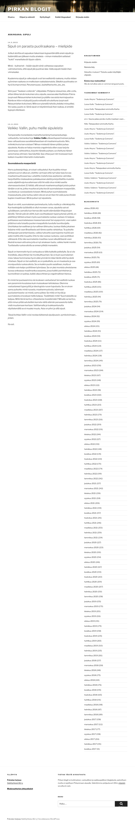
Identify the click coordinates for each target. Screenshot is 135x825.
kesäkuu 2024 (90, 336)
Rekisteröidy (89, 67)
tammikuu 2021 (91, 537)
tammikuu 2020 (91, 596)
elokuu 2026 (89, 208)
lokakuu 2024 (90, 316)
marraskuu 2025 (91, 252)
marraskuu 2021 (91, 488)
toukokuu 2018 (90, 695)
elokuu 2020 (89, 562)
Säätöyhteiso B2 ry (29, 819)
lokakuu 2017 (90, 729)
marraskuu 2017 (91, 724)
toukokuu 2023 (90, 400)
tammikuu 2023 (91, 419)
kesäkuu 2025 (90, 277)
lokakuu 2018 (90, 670)
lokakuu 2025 (90, 257)
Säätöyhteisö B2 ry (15, 783)
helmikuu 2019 (90, 650)
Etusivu (11, 17)
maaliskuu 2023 (91, 410)
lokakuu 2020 (90, 552)
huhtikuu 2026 (90, 228)
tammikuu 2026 (91, 242)
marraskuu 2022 (91, 429)
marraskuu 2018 (91, 665)
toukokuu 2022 (90, 459)
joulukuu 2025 (90, 247)
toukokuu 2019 (90, 636)
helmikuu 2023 (90, 414)
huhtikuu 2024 (90, 346)
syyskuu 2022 (90, 439)
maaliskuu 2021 (91, 528)
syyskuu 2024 (90, 321)
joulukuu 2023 (90, 365)
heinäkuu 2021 (90, 508)
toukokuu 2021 (90, 518)
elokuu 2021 (89, 503)
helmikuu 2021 (90, 532)
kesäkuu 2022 (90, 454)
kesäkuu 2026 (90, 218)
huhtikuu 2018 (90, 700)
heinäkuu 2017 (90, 744)
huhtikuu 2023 (90, 405)
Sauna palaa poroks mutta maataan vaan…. (107, 119)
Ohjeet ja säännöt (27, 17)
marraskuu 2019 (91, 606)
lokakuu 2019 (90, 611)
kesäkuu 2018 (90, 690)
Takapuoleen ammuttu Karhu (107, 109)
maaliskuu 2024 (91, 351)
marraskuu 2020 (91, 547)
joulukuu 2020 (90, 542)
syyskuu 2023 (90, 380)
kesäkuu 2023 (90, 395)
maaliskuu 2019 (91, 645)
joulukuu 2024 (90, 306)
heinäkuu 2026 (90, 213)
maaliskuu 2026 (91, 233)
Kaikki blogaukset (63, 17)
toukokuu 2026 (90, 223)
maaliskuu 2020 (91, 587)
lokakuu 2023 (90, 375)
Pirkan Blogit (29, 9)
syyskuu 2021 (90, 498)
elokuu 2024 (89, 326)
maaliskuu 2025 (91, 292)
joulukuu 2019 (90, 601)
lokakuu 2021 (90, 493)
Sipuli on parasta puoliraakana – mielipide (40, 46)
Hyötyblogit (45, 17)
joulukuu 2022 (90, 424)
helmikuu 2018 (90, 709)
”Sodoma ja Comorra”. (105, 99)
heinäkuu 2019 (90, 626)
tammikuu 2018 (91, 714)
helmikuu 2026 (90, 238)
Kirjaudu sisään (82, 17)
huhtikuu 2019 (90, 641)
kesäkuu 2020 (90, 572)
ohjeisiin (122, 783)
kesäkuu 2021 (90, 513)
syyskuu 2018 (90, 675)
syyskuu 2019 (90, 616)
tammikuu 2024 (91, 360)
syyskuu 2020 (90, 557)
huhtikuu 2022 (90, 464)
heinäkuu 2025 (90, 272)
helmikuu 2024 (90, 355)
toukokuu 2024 (90, 341)
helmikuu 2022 (90, 474)
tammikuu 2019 (91, 655)
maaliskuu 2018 (91, 705)
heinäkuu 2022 (90, 449)
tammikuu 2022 (91, 478)
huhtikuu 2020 (90, 582)
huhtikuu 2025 (90, 287)
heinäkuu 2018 (90, 685)
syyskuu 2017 (90, 734)
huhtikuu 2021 (90, 523)
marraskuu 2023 (91, 370)
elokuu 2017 (89, 739)
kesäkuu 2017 (90, 749)
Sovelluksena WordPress (49, 819)
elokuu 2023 (89, 385)
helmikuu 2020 (90, 591)
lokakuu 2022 (90, 434)
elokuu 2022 (89, 444)
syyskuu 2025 (90, 262)
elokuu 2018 (89, 680)
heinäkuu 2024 (90, 331)
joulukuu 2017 (90, 719)
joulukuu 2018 (90, 660)
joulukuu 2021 (90, 483)
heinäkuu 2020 (90, 567)
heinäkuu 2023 (90, 390)
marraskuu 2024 (91, 311)
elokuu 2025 (89, 267)
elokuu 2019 (89, 621)
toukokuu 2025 (90, 282)
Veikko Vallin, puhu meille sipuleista (35, 128)
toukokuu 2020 (90, 577)
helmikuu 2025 (90, 297)
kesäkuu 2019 (90, 631)
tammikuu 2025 (91, 301)
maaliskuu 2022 (91, 469)
